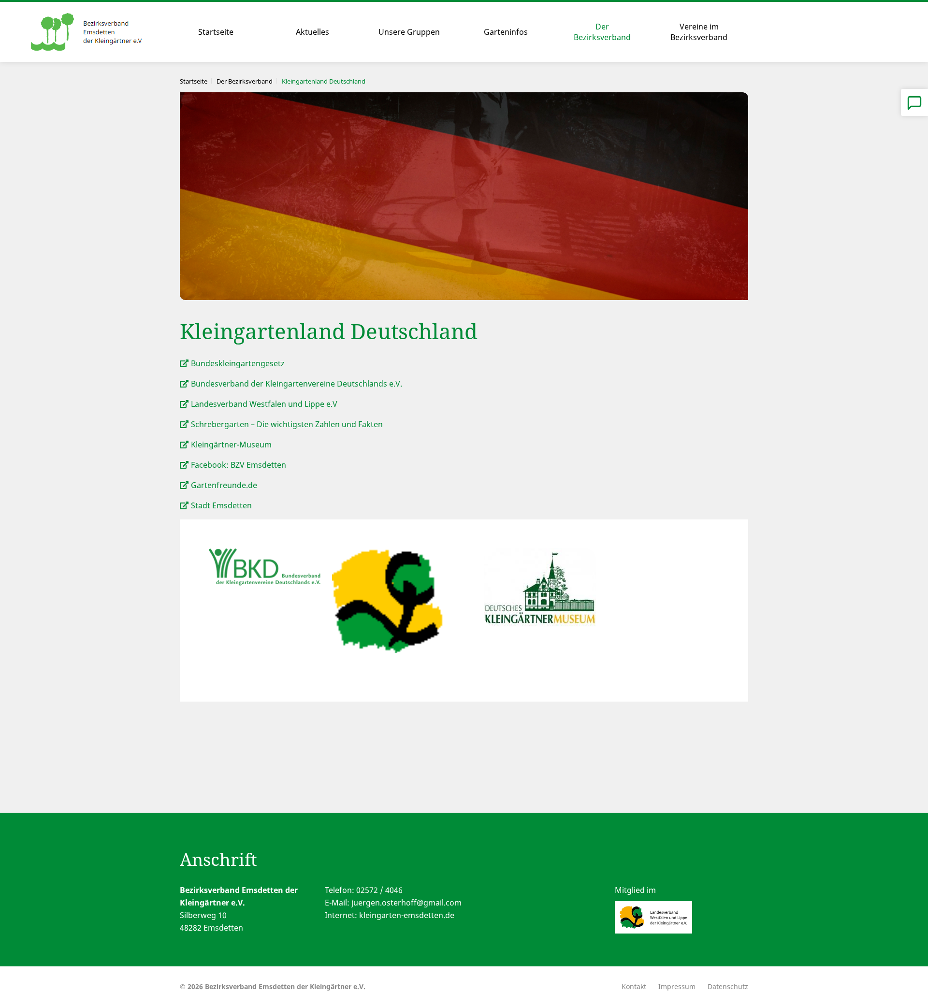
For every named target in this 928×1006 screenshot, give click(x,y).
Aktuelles (312, 32)
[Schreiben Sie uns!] (914, 102)
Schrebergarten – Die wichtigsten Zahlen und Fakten (287, 424)
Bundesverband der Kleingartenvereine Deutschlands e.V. (296, 383)
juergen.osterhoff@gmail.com (406, 902)
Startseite (215, 32)
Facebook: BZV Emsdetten (238, 465)
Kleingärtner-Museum (231, 444)
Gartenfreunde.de (224, 485)
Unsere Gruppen (409, 32)
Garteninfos (506, 32)
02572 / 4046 (379, 890)
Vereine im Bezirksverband (698, 32)
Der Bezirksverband (602, 32)
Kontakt (634, 986)
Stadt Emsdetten (221, 505)
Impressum (677, 986)
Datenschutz (728, 986)
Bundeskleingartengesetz (238, 363)
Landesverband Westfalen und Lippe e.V (264, 404)
